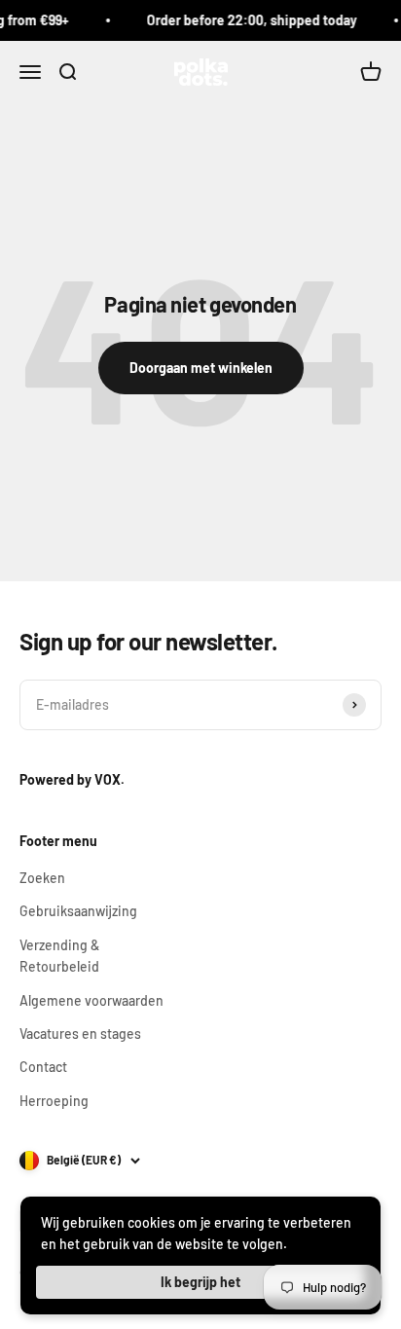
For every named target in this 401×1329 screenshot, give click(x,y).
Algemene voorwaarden (91, 1000)
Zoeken (42, 877)
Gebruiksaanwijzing (78, 911)
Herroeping (54, 1100)
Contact (43, 1066)
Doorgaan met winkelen (201, 367)
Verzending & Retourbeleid (59, 956)
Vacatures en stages (80, 1033)
